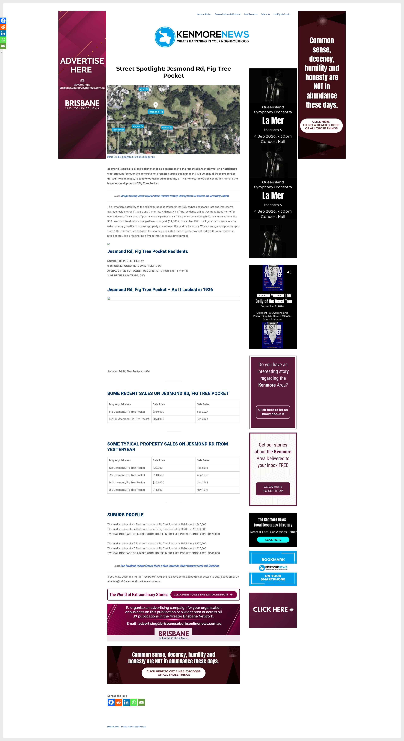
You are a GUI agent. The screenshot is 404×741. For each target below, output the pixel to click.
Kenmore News (113, 726)
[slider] (276, 346)
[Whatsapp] (133, 702)
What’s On (265, 14)
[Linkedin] (126, 702)
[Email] (141, 702)
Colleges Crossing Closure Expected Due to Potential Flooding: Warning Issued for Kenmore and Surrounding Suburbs (174, 196)
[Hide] (1, 52)
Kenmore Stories (204, 14)
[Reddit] (118, 702)
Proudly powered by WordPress (133, 726)
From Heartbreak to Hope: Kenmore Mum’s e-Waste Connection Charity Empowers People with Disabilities (169, 565)
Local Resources (250, 14)
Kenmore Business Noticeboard (227, 14)
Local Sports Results (282, 14)
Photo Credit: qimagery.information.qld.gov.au (131, 157)
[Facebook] (111, 702)
